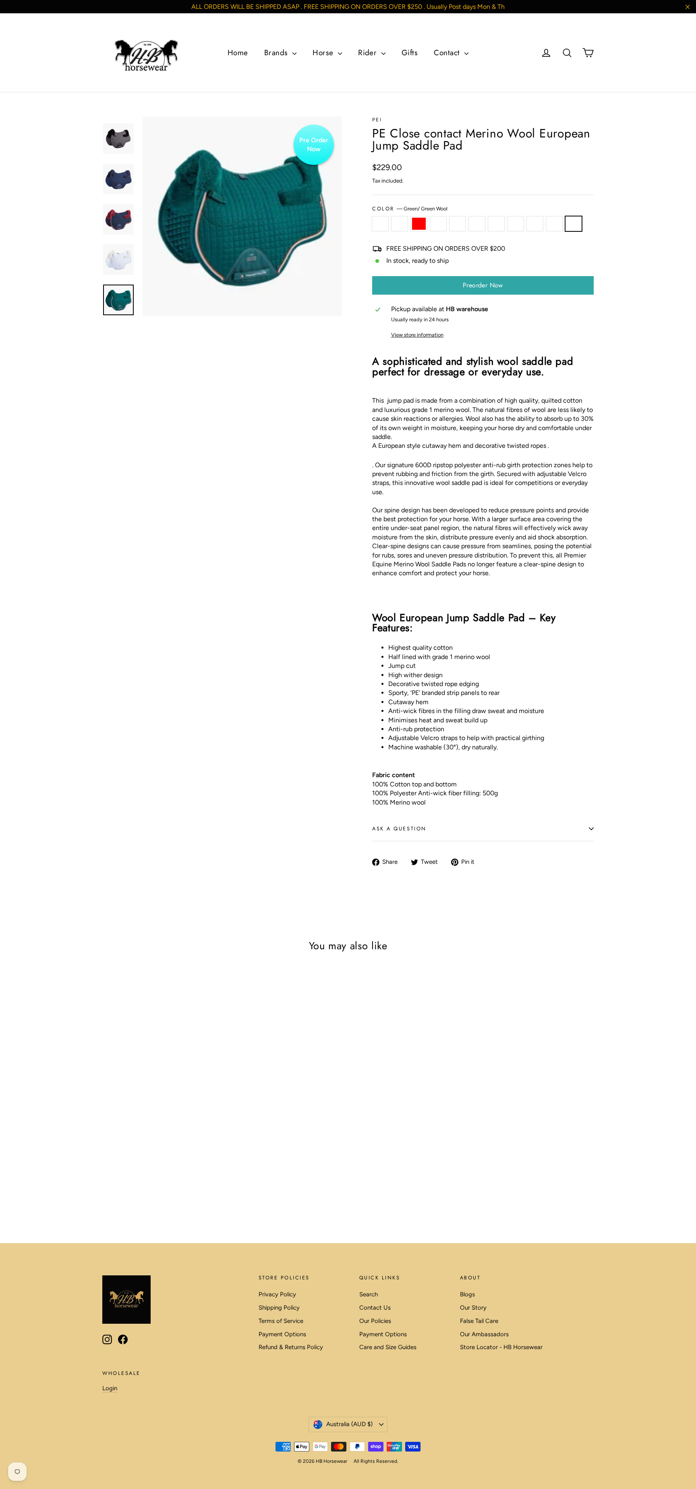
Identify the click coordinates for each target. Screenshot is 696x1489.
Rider (368, 52)
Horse (324, 52)
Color (409, 208)
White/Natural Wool (554, 223)
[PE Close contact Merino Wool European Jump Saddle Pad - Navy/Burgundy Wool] (107, 1171)
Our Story (473, 1307)
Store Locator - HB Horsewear (501, 1347)
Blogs (467, 1294)
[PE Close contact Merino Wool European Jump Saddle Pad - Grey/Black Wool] (167, 1163)
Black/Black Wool (380, 223)
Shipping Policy (279, 1307)
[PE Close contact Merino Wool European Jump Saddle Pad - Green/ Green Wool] (127, 1171)
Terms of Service (281, 1321)
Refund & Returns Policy (291, 1347)
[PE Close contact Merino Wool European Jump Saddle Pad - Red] (127, 1163)
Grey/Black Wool (496, 223)
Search (368, 1294)
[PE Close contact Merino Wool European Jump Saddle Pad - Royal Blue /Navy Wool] (147, 1163)
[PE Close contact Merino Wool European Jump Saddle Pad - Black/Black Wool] (107, 1163)
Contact (448, 52)
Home (238, 52)
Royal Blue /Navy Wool (458, 223)
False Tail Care (479, 1321)
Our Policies (375, 1321)
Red (419, 223)
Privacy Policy (277, 1294)
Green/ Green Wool (574, 223)
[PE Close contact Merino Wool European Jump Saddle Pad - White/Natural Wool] (117, 1171)
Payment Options (282, 1334)
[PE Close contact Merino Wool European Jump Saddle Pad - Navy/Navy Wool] (177, 1163)
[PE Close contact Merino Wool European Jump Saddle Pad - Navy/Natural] (137, 1163)
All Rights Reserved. (376, 1461)
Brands (277, 52)
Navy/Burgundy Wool (535, 223)
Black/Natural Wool (477, 223)
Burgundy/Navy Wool (400, 223)
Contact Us (375, 1307)
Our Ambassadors (484, 1334)
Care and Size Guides (387, 1347)
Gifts (410, 52)
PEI (377, 120)
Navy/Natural (438, 223)
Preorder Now (483, 285)
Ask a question (399, 828)
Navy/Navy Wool (516, 223)
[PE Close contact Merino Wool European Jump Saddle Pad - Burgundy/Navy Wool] (117, 1163)
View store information (417, 335)
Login (109, 1388)
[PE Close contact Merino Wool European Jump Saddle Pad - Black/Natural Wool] (157, 1163)
